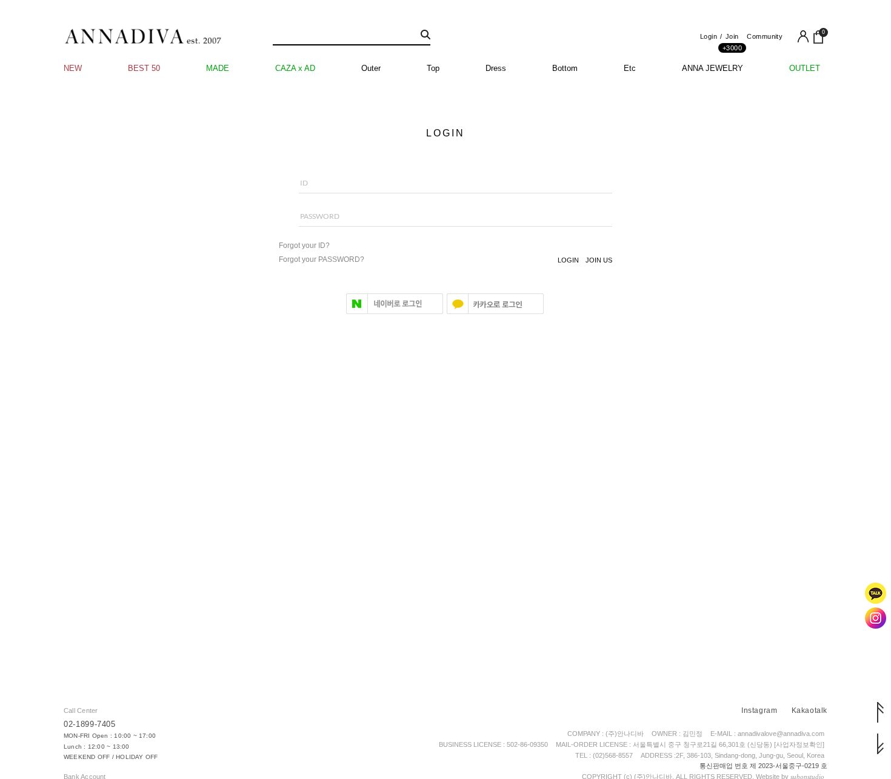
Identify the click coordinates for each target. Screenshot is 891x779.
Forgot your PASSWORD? (321, 259)
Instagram (759, 710)
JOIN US (599, 260)
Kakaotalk (809, 710)
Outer (371, 68)
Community (765, 36)
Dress (496, 68)
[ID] (445, 189)
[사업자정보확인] (799, 744)
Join (732, 40)
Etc (630, 68)
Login (708, 36)
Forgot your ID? (304, 245)
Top (433, 68)
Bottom (565, 68)
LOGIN (568, 260)
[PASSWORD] (445, 222)
